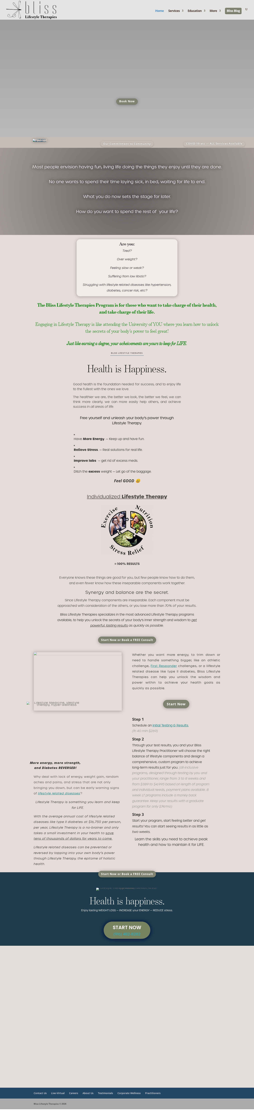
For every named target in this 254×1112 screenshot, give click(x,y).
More (213, 11)
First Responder (164, 666)
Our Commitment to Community (127, 143)
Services (174, 11)
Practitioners (153, 1093)
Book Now (127, 101)
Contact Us (40, 1093)
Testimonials (105, 1093)
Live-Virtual (58, 1093)
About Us (88, 1093)
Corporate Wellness (129, 1093)
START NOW (127, 927)
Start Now (176, 704)
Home (159, 11)
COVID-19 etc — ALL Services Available (214, 143)
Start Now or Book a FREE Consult (127, 640)
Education (195, 11)
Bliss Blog (233, 11)
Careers (73, 1093)
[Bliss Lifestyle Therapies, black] (175, 1071)
